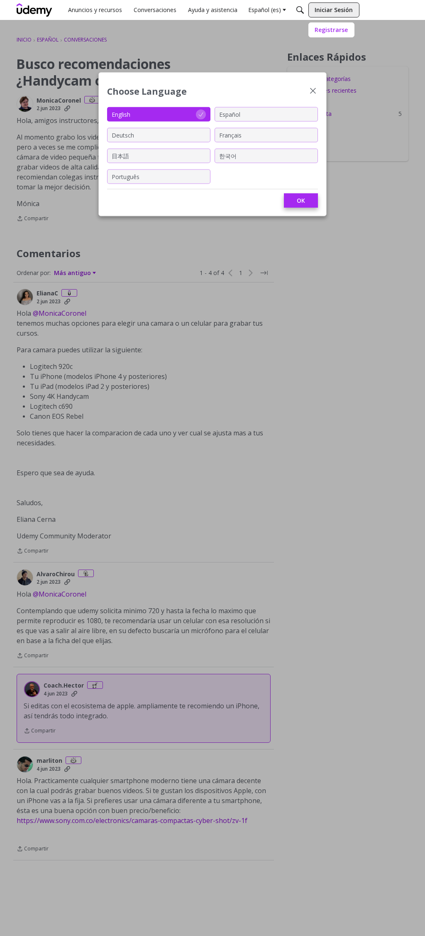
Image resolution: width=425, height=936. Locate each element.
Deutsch (123, 135)
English (121, 114)
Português (125, 176)
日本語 (120, 156)
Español (229, 114)
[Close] (313, 91)
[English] (34, 10)
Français (230, 135)
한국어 (228, 156)
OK (301, 200)
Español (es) (264, 10)
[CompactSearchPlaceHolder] (300, 9)
